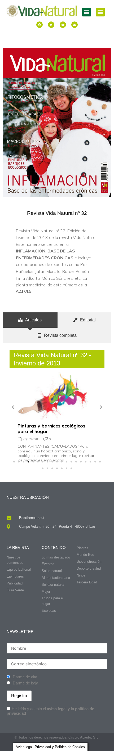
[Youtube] (63, 24)
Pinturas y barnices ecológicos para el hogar (51, 428)
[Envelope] (74, 24)
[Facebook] (39, 24)
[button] (86, 12)
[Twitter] (51, 24)
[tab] (30, 320)
